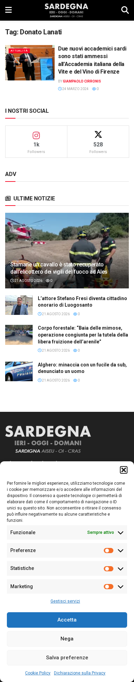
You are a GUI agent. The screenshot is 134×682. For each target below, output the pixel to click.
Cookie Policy (38, 673)
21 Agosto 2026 (28, 281)
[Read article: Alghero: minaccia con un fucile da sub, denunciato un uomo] (19, 371)
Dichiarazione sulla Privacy (79, 673)
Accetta (67, 620)
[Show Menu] (8, 10)
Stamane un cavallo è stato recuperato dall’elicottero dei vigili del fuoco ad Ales (59, 268)
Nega (67, 639)
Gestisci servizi (65, 601)
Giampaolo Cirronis (82, 81)
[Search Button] (125, 10)
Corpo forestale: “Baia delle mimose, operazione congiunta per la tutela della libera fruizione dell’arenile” (83, 334)
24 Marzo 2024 (75, 89)
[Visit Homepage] (66, 10)
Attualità (19, 50)
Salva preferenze (67, 657)
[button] (123, 469)
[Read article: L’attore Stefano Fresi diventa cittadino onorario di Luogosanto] (19, 305)
